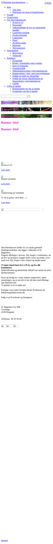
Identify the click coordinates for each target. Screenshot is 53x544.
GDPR (15, 83)
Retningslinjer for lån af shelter (26, 89)
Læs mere (5, 170)
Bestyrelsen (17, 53)
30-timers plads (19, 43)
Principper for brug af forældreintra (28, 12)
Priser (15, 40)
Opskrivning (12, 17)
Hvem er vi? (17, 22)
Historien (16, 45)
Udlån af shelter (14, 86)
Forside (10, 15)
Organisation (12, 50)
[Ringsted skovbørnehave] (13, 2)
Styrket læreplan (19, 35)
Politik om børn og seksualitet (25, 76)
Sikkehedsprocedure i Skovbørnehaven (29, 71)
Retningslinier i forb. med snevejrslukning (31, 73)
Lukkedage (17, 38)
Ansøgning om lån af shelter (25, 91)
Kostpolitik (17, 60)
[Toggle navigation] (27, 3)
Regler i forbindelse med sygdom (27, 63)
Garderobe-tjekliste (20, 32)
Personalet (17, 25)
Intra (9, 7)
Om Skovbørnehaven (16, 20)
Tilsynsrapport (18, 48)
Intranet (4, 540)
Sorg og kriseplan (20, 66)
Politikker (11, 58)
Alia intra (16, 9)
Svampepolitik (18, 68)
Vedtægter (16, 55)
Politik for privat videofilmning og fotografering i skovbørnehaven (27, 79)
